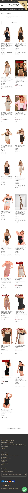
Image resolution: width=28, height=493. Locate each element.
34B (18, 386)
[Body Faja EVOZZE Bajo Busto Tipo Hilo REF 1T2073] (21, 336)
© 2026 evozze (4, 488)
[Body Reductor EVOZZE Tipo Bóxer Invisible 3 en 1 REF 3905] (7, 167)
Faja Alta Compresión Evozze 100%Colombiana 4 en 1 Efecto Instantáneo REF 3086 (7, 79)
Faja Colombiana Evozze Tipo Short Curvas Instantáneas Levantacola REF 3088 (20, 45)
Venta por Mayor (4, 463)
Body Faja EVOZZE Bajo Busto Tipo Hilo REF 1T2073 (20, 346)
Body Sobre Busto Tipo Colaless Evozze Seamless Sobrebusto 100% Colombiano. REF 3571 (20, 247)
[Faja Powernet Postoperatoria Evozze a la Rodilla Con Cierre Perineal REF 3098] (21, 167)
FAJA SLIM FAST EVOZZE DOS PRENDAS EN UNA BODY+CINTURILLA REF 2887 (6, 114)
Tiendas (3, 448)
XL (7, 52)
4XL (2, 54)
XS (1, 52)
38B (22, 386)
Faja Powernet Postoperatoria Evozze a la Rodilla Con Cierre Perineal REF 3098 (20, 178)
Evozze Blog (3, 460)
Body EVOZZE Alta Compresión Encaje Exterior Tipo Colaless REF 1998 (20, 114)
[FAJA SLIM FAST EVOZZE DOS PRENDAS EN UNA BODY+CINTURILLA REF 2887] (7, 103)
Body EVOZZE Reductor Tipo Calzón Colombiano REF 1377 (6, 146)
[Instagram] (8, 486)
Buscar (2, 464)
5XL (4, 54)
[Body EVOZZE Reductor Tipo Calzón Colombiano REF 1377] (7, 136)
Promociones (4, 457)
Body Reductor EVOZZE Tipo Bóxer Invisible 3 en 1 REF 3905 (6, 178)
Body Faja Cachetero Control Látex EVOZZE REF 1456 (6, 346)
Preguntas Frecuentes (6, 458)
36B (20, 386)
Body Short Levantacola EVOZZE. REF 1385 (20, 146)
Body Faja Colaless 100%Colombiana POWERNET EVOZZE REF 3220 (7, 247)
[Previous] (2, 9)
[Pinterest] (3, 486)
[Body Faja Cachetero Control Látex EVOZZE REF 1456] (7, 336)
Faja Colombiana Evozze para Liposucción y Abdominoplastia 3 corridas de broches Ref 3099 (20, 213)
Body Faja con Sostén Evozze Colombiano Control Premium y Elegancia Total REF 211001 (20, 378)
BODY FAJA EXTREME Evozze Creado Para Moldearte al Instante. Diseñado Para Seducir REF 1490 (20, 80)
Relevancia (14, 22)
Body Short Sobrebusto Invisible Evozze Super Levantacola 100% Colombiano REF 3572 (6, 280)
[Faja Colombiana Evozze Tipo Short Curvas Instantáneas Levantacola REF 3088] (21, 34)
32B (16, 386)
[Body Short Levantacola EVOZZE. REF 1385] (21, 136)
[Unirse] (25, 475)
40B (24, 386)
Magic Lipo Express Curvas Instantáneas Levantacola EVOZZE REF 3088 (7, 312)
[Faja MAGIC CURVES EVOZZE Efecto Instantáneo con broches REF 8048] (21, 269)
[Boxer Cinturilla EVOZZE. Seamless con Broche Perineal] (7, 202)
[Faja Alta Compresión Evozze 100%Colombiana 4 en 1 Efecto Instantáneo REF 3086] (7, 68)
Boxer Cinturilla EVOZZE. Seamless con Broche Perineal (6, 212)
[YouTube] (6, 486)
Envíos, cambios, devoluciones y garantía (9, 455)
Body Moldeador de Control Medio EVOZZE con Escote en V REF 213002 (7, 411)
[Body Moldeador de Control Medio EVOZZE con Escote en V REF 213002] (7, 400)
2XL (9, 52)
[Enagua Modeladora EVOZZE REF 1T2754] (7, 368)
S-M (2, 383)
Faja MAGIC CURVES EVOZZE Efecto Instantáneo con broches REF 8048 (20, 280)
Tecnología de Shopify (13, 488)
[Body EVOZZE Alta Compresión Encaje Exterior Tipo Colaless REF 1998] (21, 103)
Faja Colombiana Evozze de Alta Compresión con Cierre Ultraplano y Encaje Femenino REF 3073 (7, 45)
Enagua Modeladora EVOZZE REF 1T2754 (5, 377)
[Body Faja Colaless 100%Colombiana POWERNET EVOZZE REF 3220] (7, 237)
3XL (11, 52)
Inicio (2, 13)
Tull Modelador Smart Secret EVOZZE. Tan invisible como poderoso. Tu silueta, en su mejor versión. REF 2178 (21, 314)
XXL (22, 52)
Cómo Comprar (4, 454)
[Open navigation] (2, 5)
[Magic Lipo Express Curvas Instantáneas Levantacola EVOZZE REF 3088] (7, 302)
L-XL (16, 353)
